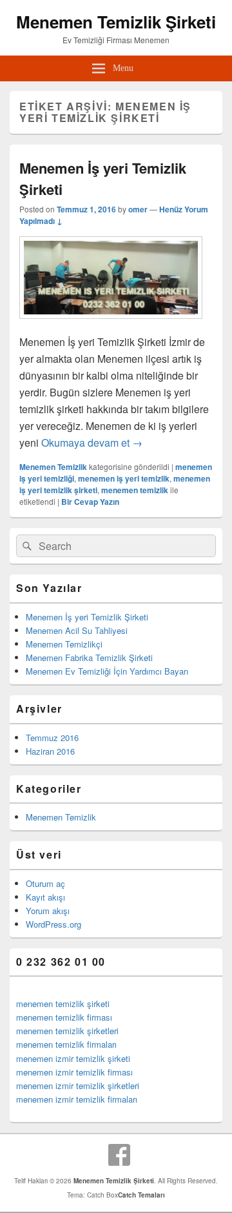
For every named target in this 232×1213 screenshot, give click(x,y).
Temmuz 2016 (52, 737)
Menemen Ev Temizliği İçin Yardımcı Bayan (107, 671)
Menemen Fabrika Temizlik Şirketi (89, 657)
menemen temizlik (134, 490)
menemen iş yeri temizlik (123, 478)
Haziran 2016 (50, 751)
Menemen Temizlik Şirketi (116, 22)
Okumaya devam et (91, 442)
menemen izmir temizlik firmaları (76, 1099)
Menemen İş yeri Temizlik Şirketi (87, 617)
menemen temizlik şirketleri (67, 1030)
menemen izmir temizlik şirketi (73, 1058)
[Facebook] (119, 1155)
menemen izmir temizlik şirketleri (77, 1085)
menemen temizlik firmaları (66, 1044)
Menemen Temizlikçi (64, 644)
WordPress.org (53, 924)
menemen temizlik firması (64, 1017)
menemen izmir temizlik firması (74, 1072)
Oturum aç (45, 883)
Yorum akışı (48, 910)
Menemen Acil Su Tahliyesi (77, 630)
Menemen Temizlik (53, 467)
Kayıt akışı (45, 897)
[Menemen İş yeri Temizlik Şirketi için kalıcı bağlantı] (110, 325)
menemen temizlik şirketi (63, 1003)
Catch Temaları (141, 1194)
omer (138, 209)
